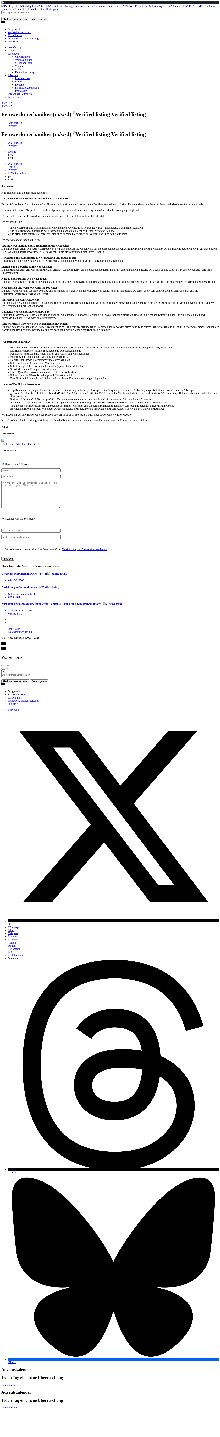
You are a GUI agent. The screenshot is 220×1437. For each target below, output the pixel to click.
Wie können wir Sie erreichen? (18, 518)
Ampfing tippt (16, 47)
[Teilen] (6, 665)
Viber (11, 930)
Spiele (11, 50)
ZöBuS (19, 69)
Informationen (22, 78)
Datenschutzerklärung (27, 87)
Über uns (13, 75)
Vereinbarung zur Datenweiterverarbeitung (85, 549)
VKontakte (14, 948)
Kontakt (19, 84)
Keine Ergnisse (39, 19)
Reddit (11, 945)
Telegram (13, 933)
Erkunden (13, 53)
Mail (10, 951)
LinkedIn (13, 939)
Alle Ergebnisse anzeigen (15, 19)
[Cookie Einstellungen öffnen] (27, 1434)
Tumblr (12, 942)
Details (12, 151)
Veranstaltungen (23, 59)
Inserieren (6, 102)
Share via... (14, 958)
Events (19, 81)
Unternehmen (22, 56)
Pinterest (13, 936)
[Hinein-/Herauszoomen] (13, 665)
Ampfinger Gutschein (20, 93)
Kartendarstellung (24, 72)
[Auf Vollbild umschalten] (9, 665)
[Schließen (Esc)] (2, 665)
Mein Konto (14, 96)
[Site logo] (110, 9)
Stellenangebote (23, 62)
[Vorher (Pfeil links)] (2, 668)
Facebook (13, 709)
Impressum (21, 90)
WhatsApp (14, 927)
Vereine (19, 66)
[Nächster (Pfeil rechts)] (6, 668)
